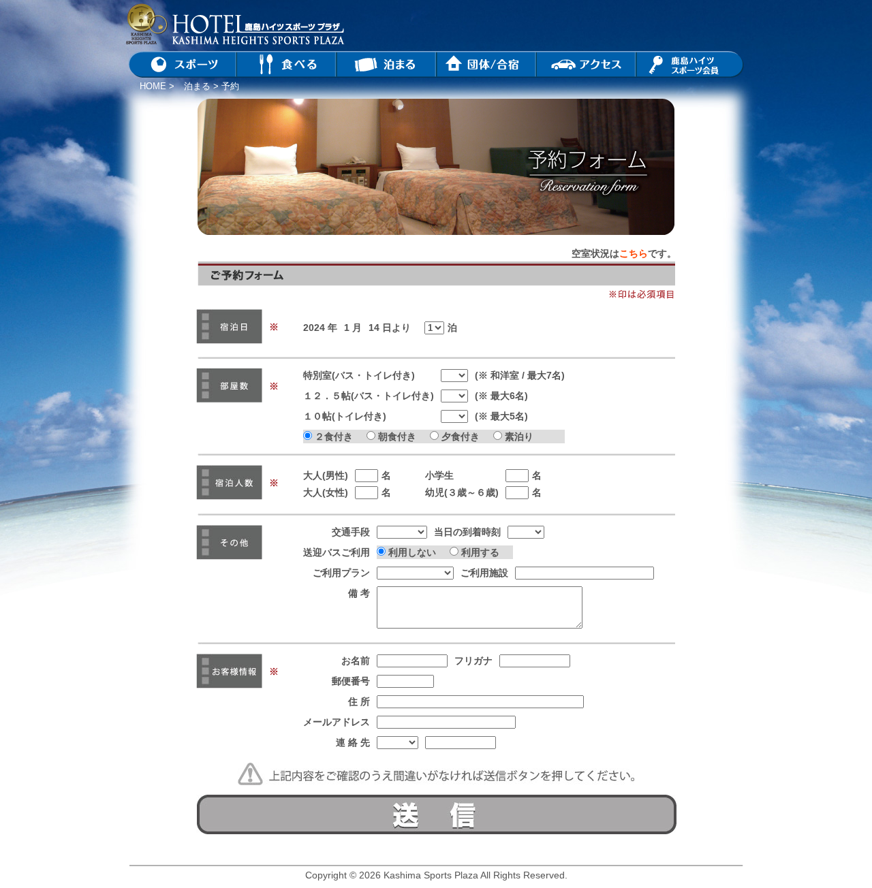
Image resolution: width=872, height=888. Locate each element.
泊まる (197, 86)
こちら (633, 253)
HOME (153, 86)
